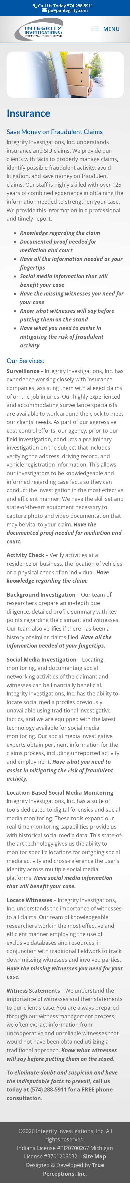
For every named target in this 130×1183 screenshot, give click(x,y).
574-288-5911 (80, 6)
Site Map (94, 1156)
